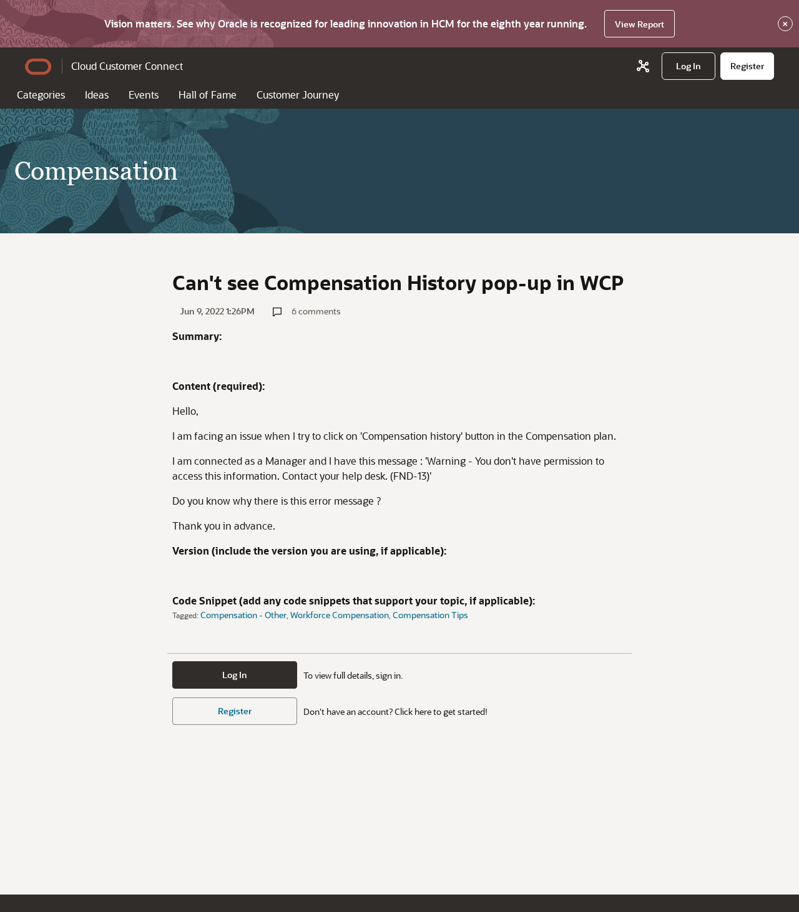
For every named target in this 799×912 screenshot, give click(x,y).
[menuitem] (688, 66)
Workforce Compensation (339, 615)
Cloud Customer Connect (127, 65)
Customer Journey (298, 94)
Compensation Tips (430, 615)
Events (144, 94)
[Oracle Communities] (642, 66)
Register (235, 711)
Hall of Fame (208, 94)
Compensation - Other (243, 615)
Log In (234, 675)
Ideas (97, 94)
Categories (41, 94)
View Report (639, 24)
